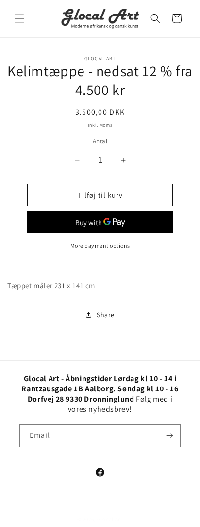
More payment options (100, 245)
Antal (100, 141)
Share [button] (106, 314)
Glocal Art (110, 519)
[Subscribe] (169, 435)
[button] (19, 18)
